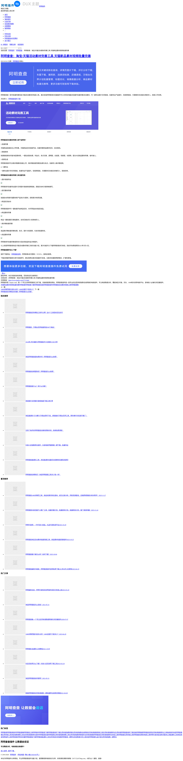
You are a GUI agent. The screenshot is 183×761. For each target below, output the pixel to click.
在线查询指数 (9, 24)
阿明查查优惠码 (138, 735)
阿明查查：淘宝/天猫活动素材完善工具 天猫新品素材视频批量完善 (46, 56)
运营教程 (8, 26)
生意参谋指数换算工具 (61, 735)
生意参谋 (118, 732)
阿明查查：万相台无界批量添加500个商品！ (40, 327)
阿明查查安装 (38, 285)
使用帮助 (8, 28)
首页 (6, 14)
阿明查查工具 (28, 732)
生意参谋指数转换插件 (77, 735)
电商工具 (147, 735)
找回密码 (21, 44)
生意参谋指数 (89, 735)
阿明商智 (14, 737)
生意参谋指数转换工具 (95, 732)
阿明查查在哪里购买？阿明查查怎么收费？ (40, 371)
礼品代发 (8, 21)
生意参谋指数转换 (66, 732)
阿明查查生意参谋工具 (125, 735)
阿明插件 (42, 6)
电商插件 (8, 19)
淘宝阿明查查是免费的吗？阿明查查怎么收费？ (42, 357)
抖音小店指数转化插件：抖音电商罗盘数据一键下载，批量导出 (47, 445)
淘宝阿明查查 (90, 737)
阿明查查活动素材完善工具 (62, 285)
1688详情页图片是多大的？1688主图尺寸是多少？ (17, 289)
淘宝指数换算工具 (17, 735)
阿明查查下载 (29, 285)
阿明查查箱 (75, 285)
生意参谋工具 (6, 735)
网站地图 (21, 754)
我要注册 (13, 44)
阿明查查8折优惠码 (11, 38)
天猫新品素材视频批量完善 (10, 285)
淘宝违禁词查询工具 (163, 735)
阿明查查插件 (48, 285)
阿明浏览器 (21, 737)
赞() (3, 273)
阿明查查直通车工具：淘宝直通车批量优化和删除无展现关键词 (47, 460)
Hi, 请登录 (4, 44)
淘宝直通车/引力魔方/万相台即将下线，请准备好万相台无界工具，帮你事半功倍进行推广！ (56, 415)
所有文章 (8, 36)
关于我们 (8, 41)
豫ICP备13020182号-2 (32, 754)
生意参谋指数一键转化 (109, 737)
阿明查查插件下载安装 (128, 732)
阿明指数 (51, 735)
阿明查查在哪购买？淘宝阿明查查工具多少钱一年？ (43, 474)
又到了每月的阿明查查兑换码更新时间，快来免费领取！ (45, 430)
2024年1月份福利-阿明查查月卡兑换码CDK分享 (42, 342)
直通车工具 (174, 735)
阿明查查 (8, 17)
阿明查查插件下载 (14, 99)
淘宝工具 (115, 735)
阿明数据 (139, 732)
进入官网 (4, 751)
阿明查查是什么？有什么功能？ (36, 386)
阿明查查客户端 (30, 737)
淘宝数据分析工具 (80, 737)
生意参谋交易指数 (56, 737)
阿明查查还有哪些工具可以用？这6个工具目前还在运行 (44, 312)
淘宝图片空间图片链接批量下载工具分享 (39, 401)
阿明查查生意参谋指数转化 (103, 735)
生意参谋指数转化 (109, 732)
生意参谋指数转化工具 (159, 732)
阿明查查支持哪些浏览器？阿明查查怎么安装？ (17, 291)
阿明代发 (153, 735)
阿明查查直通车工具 (43, 737)
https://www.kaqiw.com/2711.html (18, 280)
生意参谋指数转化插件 (31, 735)
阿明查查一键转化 (68, 737)
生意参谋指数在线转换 (80, 732)
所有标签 (8, 34)
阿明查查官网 (16, 254)
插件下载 (11, 751)
